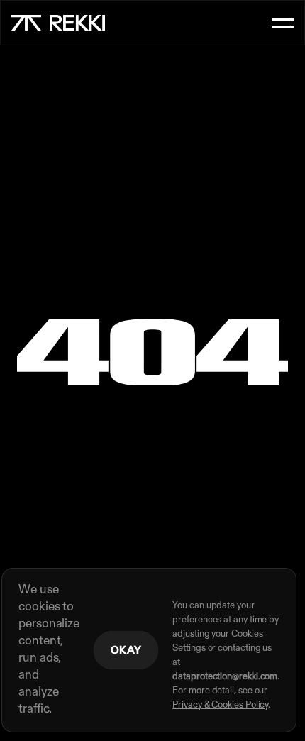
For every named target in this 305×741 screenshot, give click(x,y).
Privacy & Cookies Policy (220, 705)
